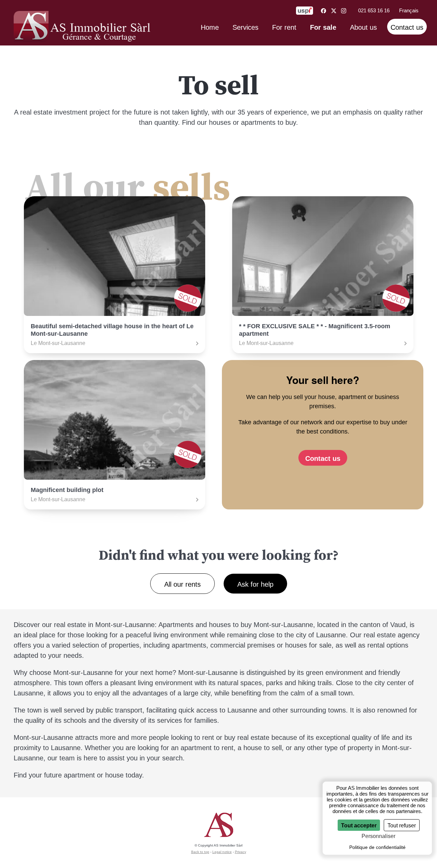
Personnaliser (378, 836)
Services (245, 27)
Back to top (200, 852)
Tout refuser (401, 825)
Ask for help (255, 584)
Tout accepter (359, 825)
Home (210, 27)
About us (363, 27)
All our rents (182, 584)
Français (409, 10)
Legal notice (222, 852)
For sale (323, 27)
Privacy (240, 852)
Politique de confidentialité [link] (377, 847)
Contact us (407, 27)
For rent (284, 27)
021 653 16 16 (374, 10)
